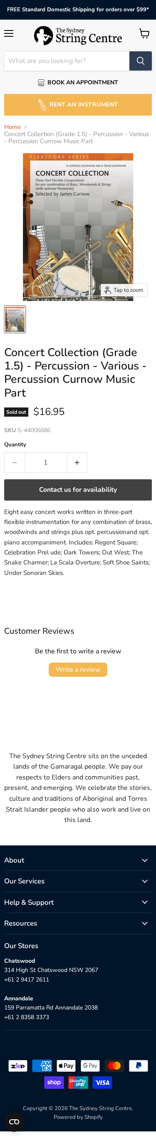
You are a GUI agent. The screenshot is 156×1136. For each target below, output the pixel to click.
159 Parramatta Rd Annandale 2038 (51, 1008)
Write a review (78, 669)
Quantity (15, 445)
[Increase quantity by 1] (77, 462)
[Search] (140, 61)
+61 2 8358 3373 (26, 1017)
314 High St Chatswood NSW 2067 (51, 970)
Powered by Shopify (78, 1117)
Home (12, 127)
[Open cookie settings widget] (14, 1122)
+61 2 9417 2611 (26, 980)
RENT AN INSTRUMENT (84, 105)
